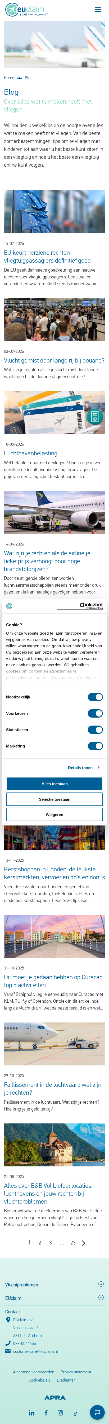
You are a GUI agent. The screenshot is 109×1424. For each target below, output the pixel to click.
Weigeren (54, 814)
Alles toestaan (55, 783)
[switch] (95, 713)
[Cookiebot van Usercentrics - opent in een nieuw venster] (80, 606)
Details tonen (80, 767)
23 (73, 1243)
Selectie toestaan (54, 799)
